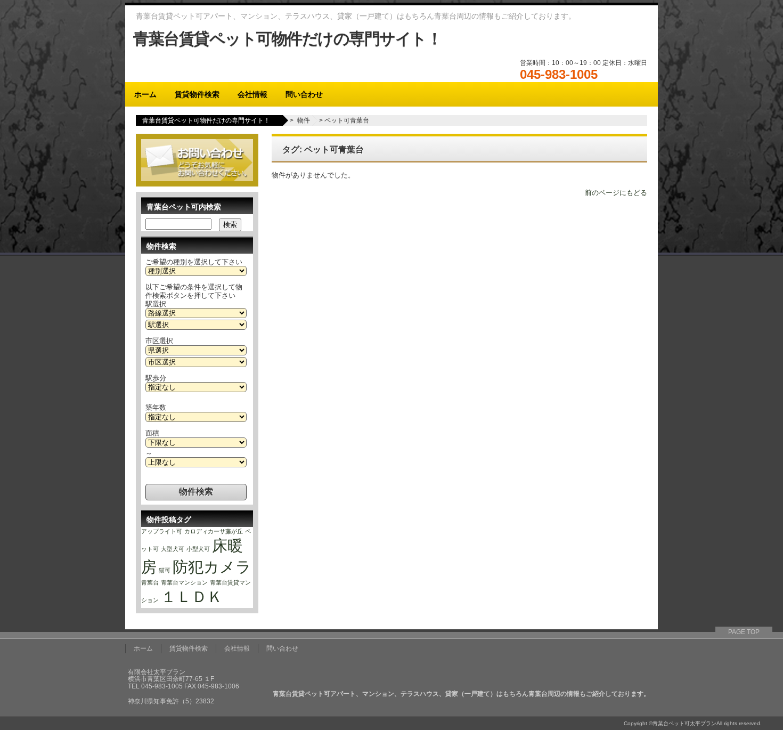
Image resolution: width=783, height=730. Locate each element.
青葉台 (150, 582)
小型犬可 (198, 549)
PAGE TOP (744, 632)
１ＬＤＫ (192, 596)
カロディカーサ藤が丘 (213, 531)
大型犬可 (172, 549)
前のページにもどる (616, 193)
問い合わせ (304, 94)
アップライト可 (161, 531)
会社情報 (252, 94)
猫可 (164, 570)
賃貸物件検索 (197, 94)
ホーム (145, 94)
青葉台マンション (184, 582)
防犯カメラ (212, 566)
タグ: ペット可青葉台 (323, 149)
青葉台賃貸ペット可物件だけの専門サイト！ (287, 38)
